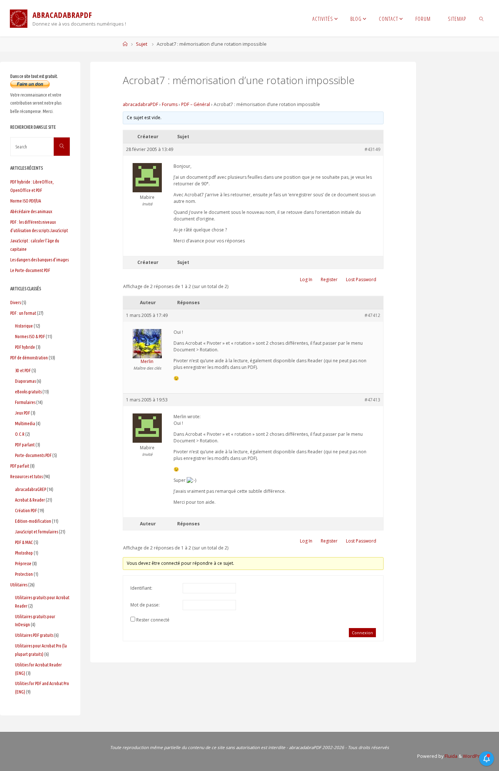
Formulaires (25, 402)
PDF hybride (25, 346)
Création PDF (26, 510)
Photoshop (24, 552)
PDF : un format (23, 312)
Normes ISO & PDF (30, 336)
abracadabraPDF (140, 104)
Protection (24, 574)
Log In (306, 279)
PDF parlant (25, 444)
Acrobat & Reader (30, 499)
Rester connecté (152, 620)
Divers (15, 302)
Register (329, 279)
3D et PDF (23, 370)
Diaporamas (25, 380)
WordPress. (476, 756)
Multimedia (25, 423)
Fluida (450, 756)
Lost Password (361, 279)
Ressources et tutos (26, 476)
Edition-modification (33, 521)
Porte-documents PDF (33, 455)
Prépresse (23, 563)
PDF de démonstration (29, 357)
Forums (170, 104)
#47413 (372, 400)
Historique (24, 325)
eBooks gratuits (28, 391)
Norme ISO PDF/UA (25, 200)
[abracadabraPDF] (18, 18)
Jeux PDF (22, 412)
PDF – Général (195, 104)
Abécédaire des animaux (31, 211)
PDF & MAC (24, 542)
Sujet (141, 44)
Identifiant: (141, 588)
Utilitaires (18, 584)
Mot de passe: (145, 605)
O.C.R (19, 433)
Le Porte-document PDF (30, 270)
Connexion (362, 632)
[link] (482, 18)
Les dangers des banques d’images (39, 259)
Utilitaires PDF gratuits (34, 635)
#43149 (372, 149)
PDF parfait (19, 465)
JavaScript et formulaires (36, 531)
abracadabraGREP (30, 489)
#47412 (372, 315)
